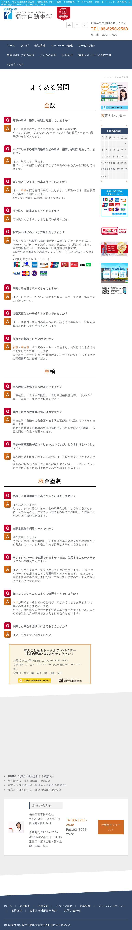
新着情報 (85, 905)
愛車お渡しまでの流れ (20, 55)
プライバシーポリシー (111, 905)
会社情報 (39, 45)
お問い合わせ (72, 910)
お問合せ (67, 55)
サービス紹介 (86, 45)
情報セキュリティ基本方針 (94, 55)
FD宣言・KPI (15, 64)
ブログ (25, 45)
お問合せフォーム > (110, 827)
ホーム (11, 45)
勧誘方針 (16, 910)
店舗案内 (43, 905)
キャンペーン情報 (62, 45)
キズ (15, 602)
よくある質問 (48, 55)
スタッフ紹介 (64, 905)
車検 (23, 190)
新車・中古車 (21, 347)
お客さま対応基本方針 (43, 910)
